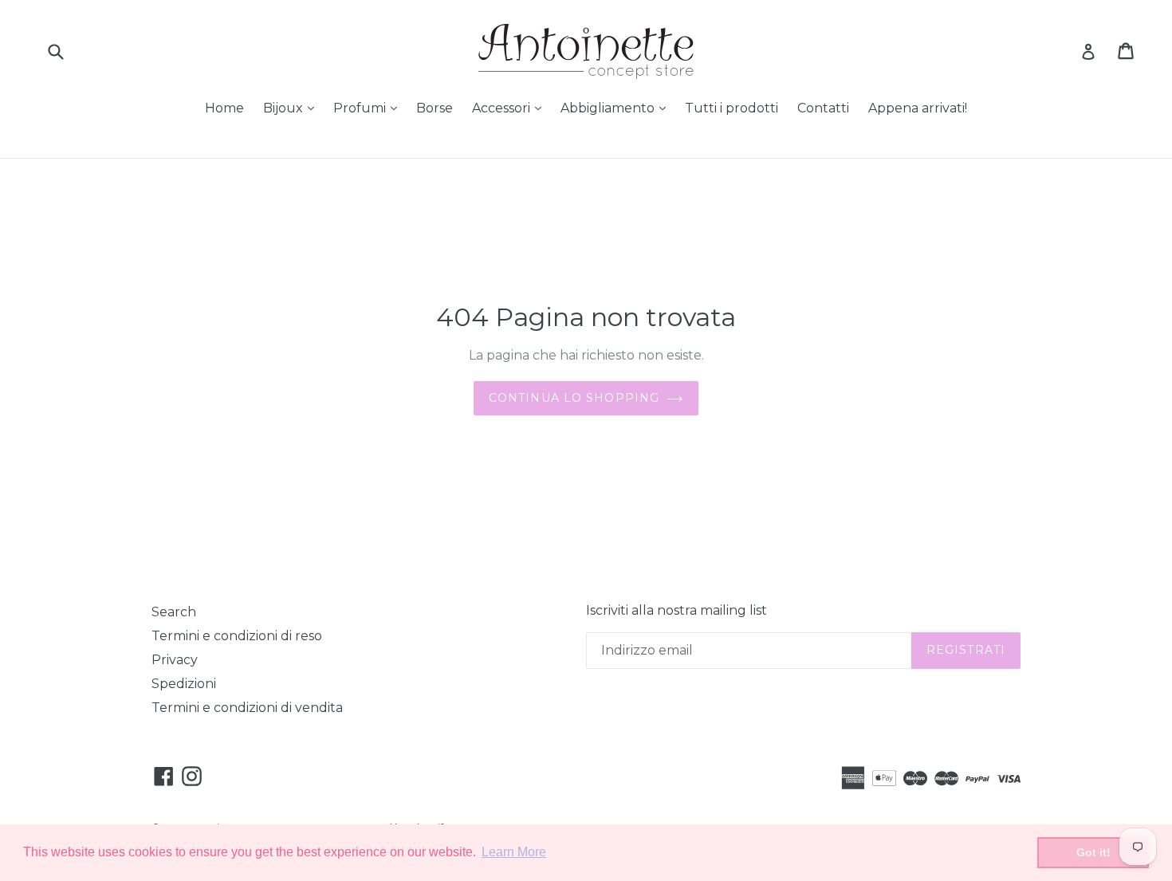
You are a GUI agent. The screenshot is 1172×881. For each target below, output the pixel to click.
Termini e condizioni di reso (236, 635)
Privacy (174, 659)
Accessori (510, 108)
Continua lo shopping (574, 398)
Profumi (369, 108)
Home (224, 108)
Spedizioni (183, 683)
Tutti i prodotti (731, 108)
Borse (434, 108)
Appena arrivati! (917, 108)
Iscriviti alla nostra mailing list (676, 610)
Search (173, 611)
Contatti (823, 108)
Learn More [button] (514, 852)
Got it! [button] (1093, 852)
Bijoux (292, 108)
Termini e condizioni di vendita (247, 707)
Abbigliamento (617, 108)
